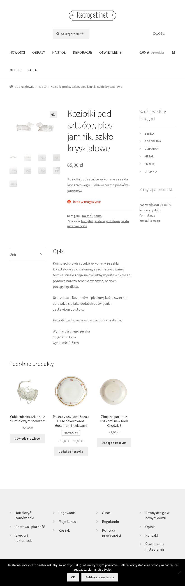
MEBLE (14, 70)
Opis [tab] (12, 254)
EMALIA (150, 164)
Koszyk (64, 530)
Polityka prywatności (100, 577)
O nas (106, 512)
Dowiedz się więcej (27, 438)
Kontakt (151, 535)
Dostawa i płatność (30, 526)
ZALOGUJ (159, 33)
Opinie (150, 526)
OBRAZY (38, 52)
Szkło (98, 216)
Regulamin (110, 521)
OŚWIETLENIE (110, 52)
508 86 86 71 (162, 205)
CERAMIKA (151, 149)
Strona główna (24, 87)
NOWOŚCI (17, 52)
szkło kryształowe (107, 221)
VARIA (32, 70)
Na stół (42, 87)
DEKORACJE (82, 52)
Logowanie (67, 512)
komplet (87, 221)
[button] (53, 114)
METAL (149, 156)
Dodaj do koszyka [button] (70, 452)
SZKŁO (149, 134)
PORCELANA (153, 141)
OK (73, 577)
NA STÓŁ (59, 52)
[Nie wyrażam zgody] (179, 572)
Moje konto (67, 521)
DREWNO (151, 172)
